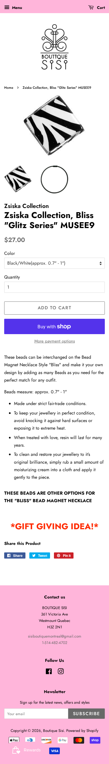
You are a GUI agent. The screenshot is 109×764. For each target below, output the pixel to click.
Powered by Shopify (82, 730)
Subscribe (86, 713)
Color (9, 253)
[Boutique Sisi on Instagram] (61, 672)
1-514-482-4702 (54, 642)
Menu (16, 7)
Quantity (12, 277)
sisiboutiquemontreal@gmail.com (54, 636)
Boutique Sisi (53, 730)
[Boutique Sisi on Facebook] (49, 672)
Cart (100, 7)
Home (8, 87)
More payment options (54, 341)
